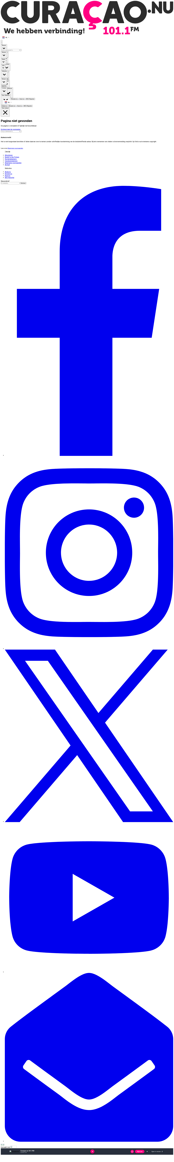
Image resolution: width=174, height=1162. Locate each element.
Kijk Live (139, 1151)
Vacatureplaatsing (11, 161)
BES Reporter (9, 178)
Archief (7, 165)
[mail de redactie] (89, 1141)
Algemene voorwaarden (15, 148)
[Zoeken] (20, 50)
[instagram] (89, 649)
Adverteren (9, 155)
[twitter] (89, 822)
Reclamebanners (11, 159)
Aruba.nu (8, 172)
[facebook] (89, 455)
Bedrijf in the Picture (12, 157)
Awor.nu (7, 176)
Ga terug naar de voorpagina (10, 129)
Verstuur (23, 183)
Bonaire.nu (8, 174)
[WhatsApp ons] (132, 1151)
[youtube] (89, 972)
